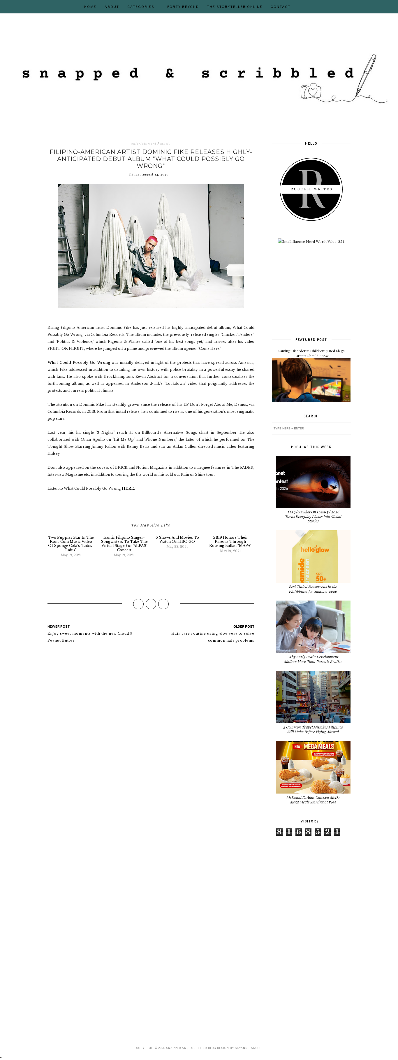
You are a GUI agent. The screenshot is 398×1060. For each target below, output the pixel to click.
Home (90, 7)
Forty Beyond (183, 7)
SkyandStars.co (248, 1048)
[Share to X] (151, 604)
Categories (140, 7)
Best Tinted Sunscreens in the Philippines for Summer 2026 (313, 589)
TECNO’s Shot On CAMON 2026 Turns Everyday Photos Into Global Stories (313, 516)
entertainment (143, 143)
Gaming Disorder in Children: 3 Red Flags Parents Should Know (311, 353)
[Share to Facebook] (138, 604)
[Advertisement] (315, 290)
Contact (280, 7)
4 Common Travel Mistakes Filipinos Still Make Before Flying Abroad (313, 729)
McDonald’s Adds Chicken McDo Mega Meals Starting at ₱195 (313, 799)
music (165, 143)
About (112, 7)
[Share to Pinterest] (163, 604)
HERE (128, 488)
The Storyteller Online (235, 7)
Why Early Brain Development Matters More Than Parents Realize (313, 659)
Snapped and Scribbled (186, 1048)
